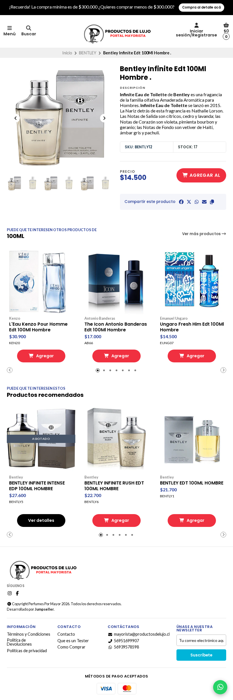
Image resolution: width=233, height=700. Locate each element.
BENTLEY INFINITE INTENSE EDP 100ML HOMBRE (37, 486)
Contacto (66, 634)
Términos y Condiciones (28, 634)
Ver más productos (202, 234)
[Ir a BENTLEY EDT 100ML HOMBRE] (192, 439)
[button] (212, 202)
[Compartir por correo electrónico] (204, 202)
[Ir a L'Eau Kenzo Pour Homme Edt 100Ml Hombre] (41, 280)
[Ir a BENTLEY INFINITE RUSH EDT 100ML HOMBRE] (116, 439)
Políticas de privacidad (27, 651)
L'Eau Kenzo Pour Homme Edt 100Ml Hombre (38, 327)
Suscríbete (201, 655)
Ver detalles (41, 520)
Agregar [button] (44, 356)
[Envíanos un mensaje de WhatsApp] (220, 687)
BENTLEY (87, 52)
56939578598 (126, 647)
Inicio (67, 52)
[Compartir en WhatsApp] (196, 202)
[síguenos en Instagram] (10, 593)
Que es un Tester (73, 641)
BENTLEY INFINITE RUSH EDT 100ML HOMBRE (114, 486)
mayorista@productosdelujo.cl (142, 634)
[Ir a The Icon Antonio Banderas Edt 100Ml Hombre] (116, 280)
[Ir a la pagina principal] (116, 31)
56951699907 (126, 641)
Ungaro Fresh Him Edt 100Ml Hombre (192, 327)
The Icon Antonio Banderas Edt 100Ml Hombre (115, 327)
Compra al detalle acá (201, 7)
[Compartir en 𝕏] (189, 202)
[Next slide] (104, 118)
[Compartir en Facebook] (181, 202)
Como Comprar (71, 647)
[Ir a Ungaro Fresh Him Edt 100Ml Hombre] (192, 280)
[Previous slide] (15, 118)
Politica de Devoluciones (19, 642)
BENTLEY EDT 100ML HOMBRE (191, 483)
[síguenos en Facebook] (17, 593)
